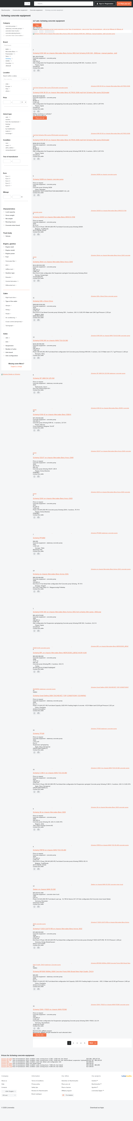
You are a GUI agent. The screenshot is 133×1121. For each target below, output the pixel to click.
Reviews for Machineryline (40, 1090)
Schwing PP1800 (39, 538)
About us (4, 1081)
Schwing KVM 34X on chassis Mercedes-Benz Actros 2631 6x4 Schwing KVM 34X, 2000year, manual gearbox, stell (75, 53)
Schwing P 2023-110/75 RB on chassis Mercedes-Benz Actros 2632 (57, 929)
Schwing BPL (5, 1062)
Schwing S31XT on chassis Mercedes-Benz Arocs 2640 (53, 458)
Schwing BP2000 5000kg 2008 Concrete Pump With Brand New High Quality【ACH (63, 971)
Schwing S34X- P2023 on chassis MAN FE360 (50, 1009)
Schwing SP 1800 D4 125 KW (43, 378)
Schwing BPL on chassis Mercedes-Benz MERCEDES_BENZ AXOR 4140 (60, 653)
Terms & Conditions (38, 1081)
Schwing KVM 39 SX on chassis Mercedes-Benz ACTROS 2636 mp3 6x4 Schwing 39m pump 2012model (71, 92)
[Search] (36, 3)
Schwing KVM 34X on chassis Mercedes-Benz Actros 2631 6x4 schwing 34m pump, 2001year (67, 612)
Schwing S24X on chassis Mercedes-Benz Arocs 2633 (52, 498)
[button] (35, 70)
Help (2, 1084)
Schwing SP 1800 (6, 1059)
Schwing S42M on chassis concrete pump (48, 179)
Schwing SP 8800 (6, 1065)
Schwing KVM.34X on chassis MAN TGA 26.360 (50, 340)
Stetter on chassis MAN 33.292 (44, 889)
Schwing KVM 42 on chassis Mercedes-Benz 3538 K (52, 414)
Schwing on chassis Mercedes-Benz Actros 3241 (51, 574)
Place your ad (40, 118)
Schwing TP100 (38, 733)
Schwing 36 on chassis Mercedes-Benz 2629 (49, 812)
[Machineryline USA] (11, 3)
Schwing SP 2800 (6, 1063)
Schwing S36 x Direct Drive (43, 301)
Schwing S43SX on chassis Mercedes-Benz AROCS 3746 (54, 217)
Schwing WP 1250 (6, 1066)
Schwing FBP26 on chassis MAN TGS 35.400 (49, 850)
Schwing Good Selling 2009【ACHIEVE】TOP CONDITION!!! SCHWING (59, 696)
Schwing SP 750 (6, 1060)
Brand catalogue (37, 1094)
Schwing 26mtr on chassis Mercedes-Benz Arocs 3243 (53, 262)
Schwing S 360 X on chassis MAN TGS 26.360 (50, 773)
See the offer (40, 1035)
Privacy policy (36, 1084)
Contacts (4, 1087)
